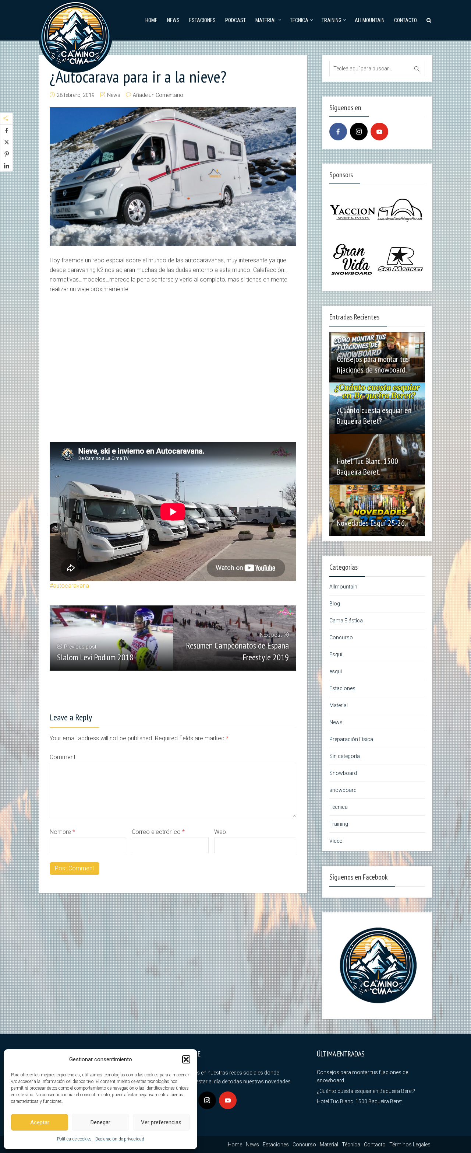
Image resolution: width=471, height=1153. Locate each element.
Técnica (338, 807)
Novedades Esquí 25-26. (371, 523)
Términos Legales (410, 1144)
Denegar (100, 1122)
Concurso (341, 637)
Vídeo (336, 841)
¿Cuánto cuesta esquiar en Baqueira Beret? (374, 415)
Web (220, 831)
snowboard (343, 790)
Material (266, 20)
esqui (335, 671)
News (173, 20)
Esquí (335, 654)
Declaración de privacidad (119, 1139)
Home (151, 20)
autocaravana (71, 585)
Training (331, 20)
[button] (186, 1059)
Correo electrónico (158, 831)
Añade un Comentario (158, 95)
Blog (334, 604)
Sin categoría (344, 756)
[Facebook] (338, 131)
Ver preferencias (161, 1122)
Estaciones (202, 20)
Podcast (235, 20)
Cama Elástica (346, 620)
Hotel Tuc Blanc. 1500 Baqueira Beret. (367, 466)
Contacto (405, 20)
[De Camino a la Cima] (75, 35)
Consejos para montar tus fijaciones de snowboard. (373, 364)
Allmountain (370, 20)
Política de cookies (74, 1139)
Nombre (62, 831)
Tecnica (299, 20)
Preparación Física (351, 739)
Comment (62, 757)
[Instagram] (359, 131)
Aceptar (39, 1122)
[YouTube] (379, 131)
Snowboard (343, 773)
